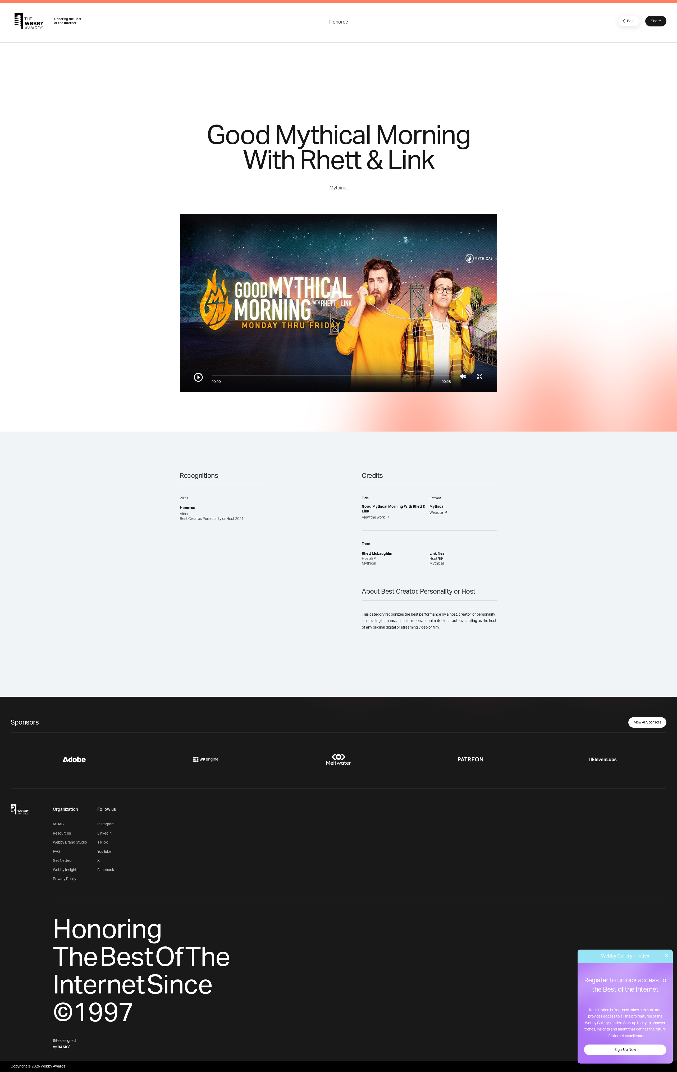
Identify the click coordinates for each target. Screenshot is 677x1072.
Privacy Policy (64, 879)
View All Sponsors (647, 722)
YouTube (104, 852)
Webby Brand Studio (70, 842)
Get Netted (62, 861)
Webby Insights (65, 870)
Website (436, 513)
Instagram (106, 824)
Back (631, 21)
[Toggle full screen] (479, 376)
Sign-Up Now (625, 1050)
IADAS (58, 824)
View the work (373, 517)
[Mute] (463, 376)
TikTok (102, 842)
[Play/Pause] (198, 377)
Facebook (105, 870)
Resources (62, 833)
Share (656, 21)
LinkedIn (104, 833)
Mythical (338, 188)
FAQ (56, 852)
